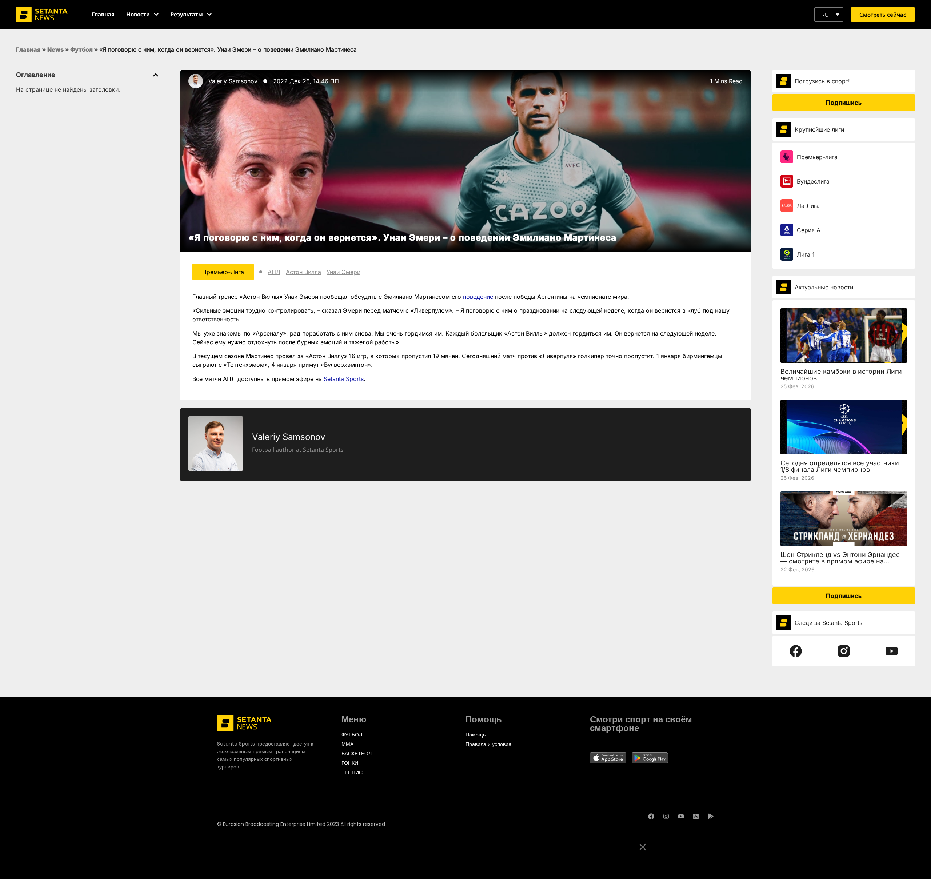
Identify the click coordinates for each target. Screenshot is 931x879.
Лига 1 (806, 254)
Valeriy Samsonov (232, 81)
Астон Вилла (303, 272)
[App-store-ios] (696, 816)
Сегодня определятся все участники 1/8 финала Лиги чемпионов (839, 466)
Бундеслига (813, 181)
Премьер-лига (817, 157)
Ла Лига (808, 205)
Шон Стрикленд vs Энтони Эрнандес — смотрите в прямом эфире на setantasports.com (840, 561)
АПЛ (274, 272)
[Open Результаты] (209, 14)
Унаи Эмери (343, 272)
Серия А (808, 230)
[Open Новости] (156, 14)
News (55, 49)
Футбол (81, 49)
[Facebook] (651, 816)
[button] (828, 14)
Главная (28, 49)
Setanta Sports (344, 378)
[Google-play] (711, 816)
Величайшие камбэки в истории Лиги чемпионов (841, 375)
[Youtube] (681, 816)
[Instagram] (666, 816)
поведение (478, 296)
